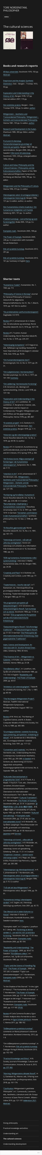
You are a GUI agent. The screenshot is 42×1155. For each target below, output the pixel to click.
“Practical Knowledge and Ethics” (16, 1058)
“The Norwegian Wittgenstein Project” (18, 699)
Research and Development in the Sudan (19, 129)
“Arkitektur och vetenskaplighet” (16, 687)
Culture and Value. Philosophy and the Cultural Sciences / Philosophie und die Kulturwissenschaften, (18, 168)
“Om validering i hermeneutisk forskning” (20, 384)
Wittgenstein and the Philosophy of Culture (20, 186)
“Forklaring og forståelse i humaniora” (18, 495)
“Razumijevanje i (10, 504)
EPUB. (20, 1007)
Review (6, 321)
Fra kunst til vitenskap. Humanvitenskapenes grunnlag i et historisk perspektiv (17, 144)
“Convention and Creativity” (14, 750)
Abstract (6, 75)
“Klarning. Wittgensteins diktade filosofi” (19, 1073)
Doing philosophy (10, 1123)
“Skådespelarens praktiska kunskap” (18, 1028)
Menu (6, 17)
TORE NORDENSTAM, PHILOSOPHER (15, 9)
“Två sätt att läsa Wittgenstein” (15, 887)
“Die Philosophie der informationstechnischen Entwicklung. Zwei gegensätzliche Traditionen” (20, 636)
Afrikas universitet (10, 72)
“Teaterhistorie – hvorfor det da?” (16, 585)
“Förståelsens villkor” (11, 669)
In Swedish (27, 759)
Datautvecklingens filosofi (26, 630)
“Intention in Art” (10, 474)
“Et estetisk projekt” (11, 423)
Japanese (7, 833)
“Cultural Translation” (28, 797)
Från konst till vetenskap (20, 153)
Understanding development (14, 1144)
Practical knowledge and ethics (15, 1128)
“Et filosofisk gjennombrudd (14, 528)
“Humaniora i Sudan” (11, 285)
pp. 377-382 (8, 1067)
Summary (14, 378)
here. (22, 920)
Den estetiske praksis (12, 105)
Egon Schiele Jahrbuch (22, 1019)
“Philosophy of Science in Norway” (17, 294)
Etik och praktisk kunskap (13, 249)
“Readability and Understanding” (16, 947)
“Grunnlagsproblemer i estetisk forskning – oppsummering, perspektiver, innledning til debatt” (20, 735)
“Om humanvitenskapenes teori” (16, 360)
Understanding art (10, 1133)
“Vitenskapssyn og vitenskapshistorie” (18, 869)
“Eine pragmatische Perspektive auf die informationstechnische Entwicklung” (19, 618)
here (28, 261)
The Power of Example (12, 237)
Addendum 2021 (29, 1100)
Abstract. (6, 135)
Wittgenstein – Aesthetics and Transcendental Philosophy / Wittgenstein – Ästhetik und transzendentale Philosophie (21, 117)
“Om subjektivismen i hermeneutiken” (18, 372)
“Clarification (8, 1088)
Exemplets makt (9, 231)
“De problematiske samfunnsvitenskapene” (20, 312)
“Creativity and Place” (11, 573)
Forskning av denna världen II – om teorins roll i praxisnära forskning (19, 932)
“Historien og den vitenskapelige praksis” (20, 435)
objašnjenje (21, 504)
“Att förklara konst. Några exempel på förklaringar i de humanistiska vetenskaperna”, (18, 462)
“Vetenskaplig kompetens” (14, 345)
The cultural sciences (12, 1139)
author (32, 108)
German (18, 833)
